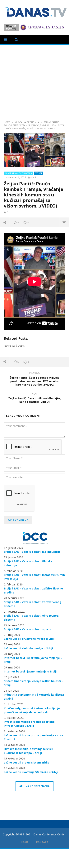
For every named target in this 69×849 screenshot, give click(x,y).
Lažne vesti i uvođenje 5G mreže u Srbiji (31, 772)
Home (7, 122)
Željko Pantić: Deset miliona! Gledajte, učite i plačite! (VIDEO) (34, 398)
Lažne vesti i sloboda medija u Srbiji (28, 648)
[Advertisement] (34, 81)
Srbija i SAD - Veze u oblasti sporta (27, 629)
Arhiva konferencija (34, 786)
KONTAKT (42, 842)
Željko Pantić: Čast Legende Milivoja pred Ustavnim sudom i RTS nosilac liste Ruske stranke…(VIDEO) (34, 379)
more (64, 222)
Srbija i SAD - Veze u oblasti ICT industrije (32, 552)
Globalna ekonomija (27, 122)
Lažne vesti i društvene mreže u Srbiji (29, 639)
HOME (24, 842)
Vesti (38, 173)
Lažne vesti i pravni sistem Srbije (26, 762)
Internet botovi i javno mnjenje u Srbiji (30, 671)
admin (33, 177)
